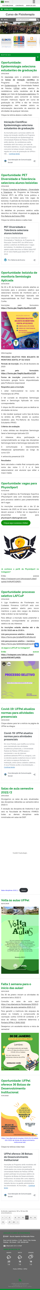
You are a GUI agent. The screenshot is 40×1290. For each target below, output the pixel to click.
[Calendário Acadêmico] (19, 42)
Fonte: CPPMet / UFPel (20, 1269)
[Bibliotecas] (31, 42)
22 (14, 1222)
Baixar (24, 890)
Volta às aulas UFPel (15, 900)
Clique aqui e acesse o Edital (16, 523)
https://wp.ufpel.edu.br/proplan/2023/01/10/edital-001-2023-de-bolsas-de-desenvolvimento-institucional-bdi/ (20, 1140)
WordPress (23, 1285)
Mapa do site (31, 6)
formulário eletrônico (27, 94)
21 (9, 1222)
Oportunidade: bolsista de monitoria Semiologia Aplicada (19, 276)
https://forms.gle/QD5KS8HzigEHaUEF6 (18, 644)
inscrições (9, 77)
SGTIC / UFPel (27, 1286)
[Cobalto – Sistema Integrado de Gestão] (6, 42)
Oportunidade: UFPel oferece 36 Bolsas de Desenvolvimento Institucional (15, 1086)
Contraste (20, 6)
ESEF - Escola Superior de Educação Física (19, 1236)
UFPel (16, 88)
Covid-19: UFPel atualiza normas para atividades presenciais (18, 712)
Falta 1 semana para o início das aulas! (16, 986)
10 (23, 1217)
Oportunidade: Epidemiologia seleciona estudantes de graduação (19, 66)
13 (35, 1217)
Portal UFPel (8, 9)
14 (3, 1222)
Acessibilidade (7, 6)
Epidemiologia (11, 85)
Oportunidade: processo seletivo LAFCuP (18, 593)
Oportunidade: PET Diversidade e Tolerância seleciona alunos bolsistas (19, 178)
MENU (5, 19)
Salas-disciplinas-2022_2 (9, 890)
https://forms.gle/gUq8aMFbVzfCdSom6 (18, 637)
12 (31, 1217)
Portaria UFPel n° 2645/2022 (13, 1022)
